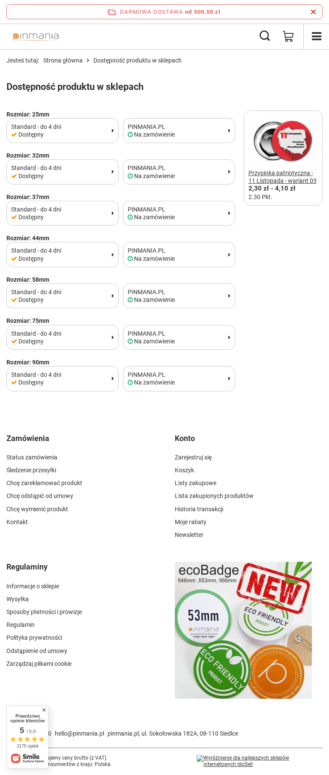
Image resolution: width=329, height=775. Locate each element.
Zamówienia (27, 438)
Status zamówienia (31, 457)
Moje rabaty (190, 522)
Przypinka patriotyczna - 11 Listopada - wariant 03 (282, 177)
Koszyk (184, 470)
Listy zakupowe (195, 483)
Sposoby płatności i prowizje (44, 611)
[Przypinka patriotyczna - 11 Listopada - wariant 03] (283, 142)
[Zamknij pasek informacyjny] (313, 11)
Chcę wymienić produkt (37, 509)
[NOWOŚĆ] (249, 635)
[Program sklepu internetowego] (260, 761)
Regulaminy (27, 566)
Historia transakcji (199, 509)
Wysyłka (17, 599)
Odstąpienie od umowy (36, 650)
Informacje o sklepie (32, 586)
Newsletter (189, 534)
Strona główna (63, 60)
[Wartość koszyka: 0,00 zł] (288, 36)
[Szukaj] (264, 36)
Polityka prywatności (34, 637)
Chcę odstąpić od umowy (39, 495)
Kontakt (17, 522)
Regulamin (20, 624)
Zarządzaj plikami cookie (39, 663)
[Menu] (316, 36)
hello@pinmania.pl (79, 733)
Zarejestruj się (193, 457)
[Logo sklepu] (35, 36)
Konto (185, 438)
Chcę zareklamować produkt (44, 483)
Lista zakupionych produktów (214, 495)
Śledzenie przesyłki (31, 470)
